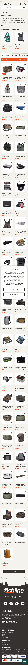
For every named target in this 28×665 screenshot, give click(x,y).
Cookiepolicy (18, 284)
